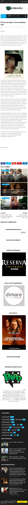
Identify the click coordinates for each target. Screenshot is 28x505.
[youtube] (26, 1)
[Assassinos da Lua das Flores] (14, 349)
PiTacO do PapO (5, 170)
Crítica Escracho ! (17, 427)
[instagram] (22, 1)
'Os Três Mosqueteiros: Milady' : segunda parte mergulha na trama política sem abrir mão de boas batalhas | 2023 (14, 191)
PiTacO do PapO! (6, 419)
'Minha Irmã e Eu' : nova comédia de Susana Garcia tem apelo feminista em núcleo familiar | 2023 (13, 205)
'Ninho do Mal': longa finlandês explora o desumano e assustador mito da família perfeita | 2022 (17, 451)
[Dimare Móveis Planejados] (14, 305)
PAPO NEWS (4, 430)
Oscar (18, 424)
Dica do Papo (19, 419)
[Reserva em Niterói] (14, 275)
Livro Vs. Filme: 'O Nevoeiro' (16, 442)
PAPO (15, 435)
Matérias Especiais (6, 422)
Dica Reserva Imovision (7, 432)
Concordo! (22, 501)
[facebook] (24, 1)
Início (3, 16)
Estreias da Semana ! (7, 424)
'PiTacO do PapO (6, 435)
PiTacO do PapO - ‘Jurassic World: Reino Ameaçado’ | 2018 (17, 457)
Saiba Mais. (4, 503)
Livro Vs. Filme (5, 427)
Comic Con (14, 430)
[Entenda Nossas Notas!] (12, 389)
